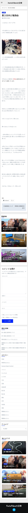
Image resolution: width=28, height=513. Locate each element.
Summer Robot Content (7, 366)
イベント (4, 369)
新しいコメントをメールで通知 (10, 314)
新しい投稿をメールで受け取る (10, 317)
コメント (4, 276)
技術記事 (4, 387)
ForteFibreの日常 (15, 3)
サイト (3, 308)
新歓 (3, 397)
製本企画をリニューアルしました (9, 339)
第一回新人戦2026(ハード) (10, 227)
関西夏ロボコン (5, 415)
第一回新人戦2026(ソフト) (8, 332)
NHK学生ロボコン (6, 362)
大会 (3, 380)
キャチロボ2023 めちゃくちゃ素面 (12, 258)
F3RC (3, 359)
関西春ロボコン (5, 418)
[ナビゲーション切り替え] (2, 2)
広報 (3, 383)
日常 (3, 401)
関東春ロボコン (5, 411)
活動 (3, 408)
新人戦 (3, 390)
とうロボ (4, 376)
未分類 (3, 12)
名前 (3, 295)
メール (4, 302)
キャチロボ (4, 373)
